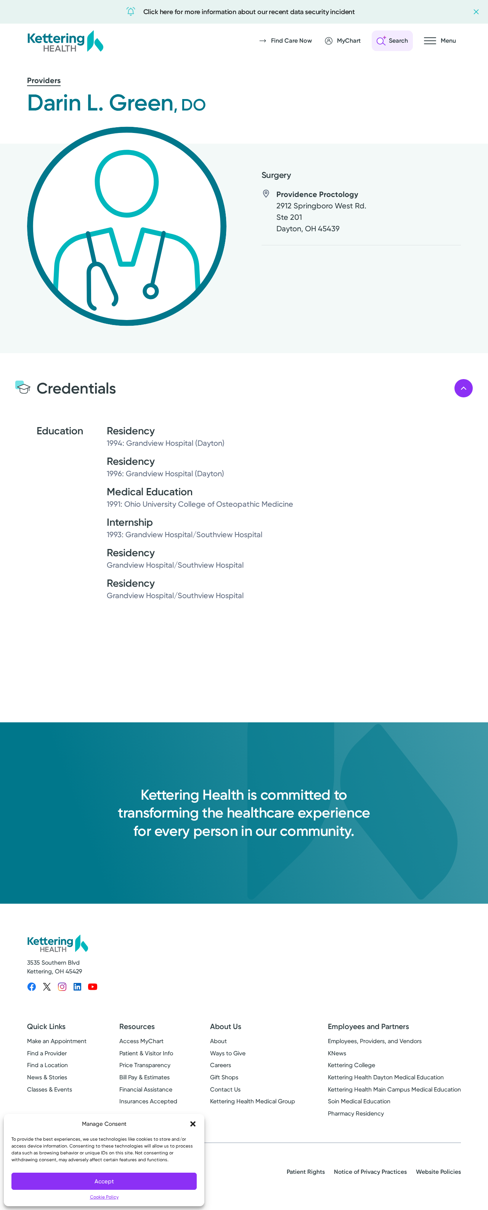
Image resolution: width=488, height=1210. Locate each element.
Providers (44, 80)
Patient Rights (306, 1171)
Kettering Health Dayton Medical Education (386, 1077)
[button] (193, 1124)
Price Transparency (144, 1065)
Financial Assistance (145, 1089)
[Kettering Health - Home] (65, 41)
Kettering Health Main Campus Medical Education (394, 1089)
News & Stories (47, 1077)
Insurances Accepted (148, 1101)
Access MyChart (141, 1041)
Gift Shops (224, 1077)
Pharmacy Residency (356, 1113)
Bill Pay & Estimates (144, 1077)
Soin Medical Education (359, 1101)
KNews (337, 1053)
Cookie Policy (104, 1197)
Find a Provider (47, 1053)
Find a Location (47, 1065)
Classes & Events (49, 1089)
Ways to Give (228, 1053)
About (218, 1041)
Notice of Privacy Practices (370, 1171)
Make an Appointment (57, 1041)
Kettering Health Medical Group (252, 1101)
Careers (220, 1065)
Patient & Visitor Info (146, 1053)
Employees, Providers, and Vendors (375, 1041)
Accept (104, 1181)
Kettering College (351, 1065)
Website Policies (438, 1171)
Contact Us (225, 1089)
